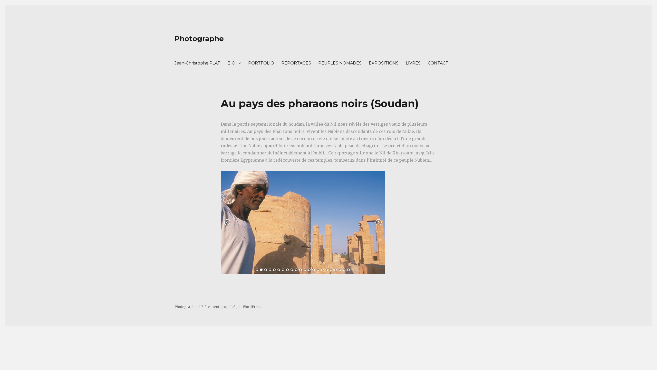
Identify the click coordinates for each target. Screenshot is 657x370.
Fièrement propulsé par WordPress (231, 307)
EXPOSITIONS (384, 63)
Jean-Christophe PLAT (197, 63)
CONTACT (438, 63)
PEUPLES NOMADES (340, 63)
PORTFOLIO (261, 63)
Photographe (199, 38)
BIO (231, 63)
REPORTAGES (296, 63)
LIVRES (413, 63)
